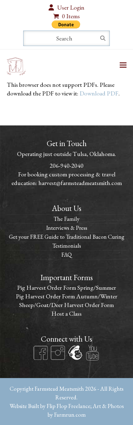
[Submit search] (102, 38)
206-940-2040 (66, 166)
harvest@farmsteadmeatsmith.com (80, 183)
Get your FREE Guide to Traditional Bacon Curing (66, 236)
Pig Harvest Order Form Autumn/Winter (66, 296)
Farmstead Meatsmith (59, 388)
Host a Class (66, 313)
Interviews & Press (66, 227)
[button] (123, 65)
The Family (66, 218)
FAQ (66, 254)
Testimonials (66, 245)
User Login (70, 7)
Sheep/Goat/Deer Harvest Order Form (66, 305)
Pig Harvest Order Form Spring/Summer (66, 288)
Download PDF (98, 93)
